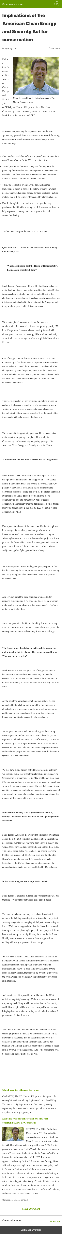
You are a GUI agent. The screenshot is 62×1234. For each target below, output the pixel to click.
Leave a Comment (31, 1209)
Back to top (55, 1221)
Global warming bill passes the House (20, 1089)
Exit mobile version (31, 1229)
